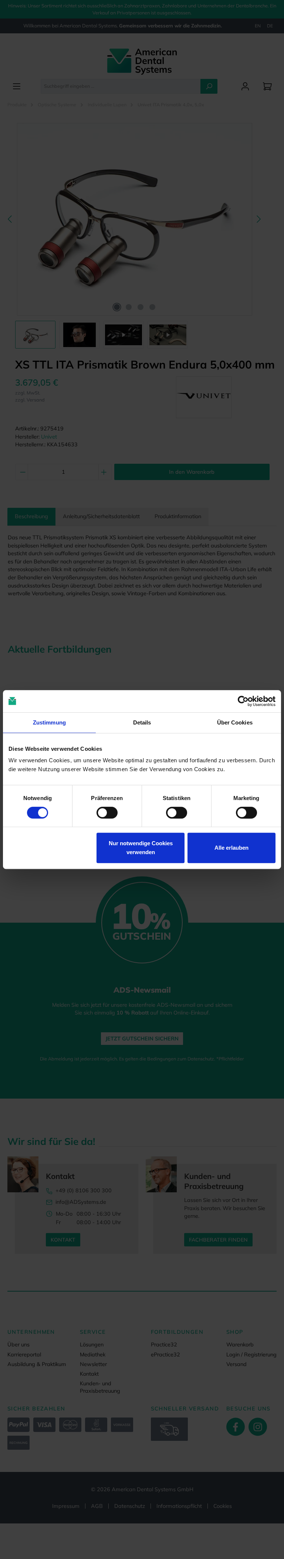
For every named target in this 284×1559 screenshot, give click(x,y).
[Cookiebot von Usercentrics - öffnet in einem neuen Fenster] (243, 701)
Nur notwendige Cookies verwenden (141, 847)
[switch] (107, 813)
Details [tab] (142, 722)
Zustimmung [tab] (49, 722)
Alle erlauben (231, 848)
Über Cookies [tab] (235, 722)
